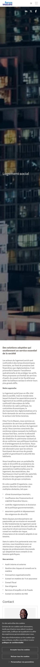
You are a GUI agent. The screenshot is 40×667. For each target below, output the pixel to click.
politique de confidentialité (12, 642)
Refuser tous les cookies (20, 656)
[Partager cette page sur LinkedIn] (26, 11)
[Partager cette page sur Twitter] (31, 11)
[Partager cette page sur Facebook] (35, 11)
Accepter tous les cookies (20, 649)
